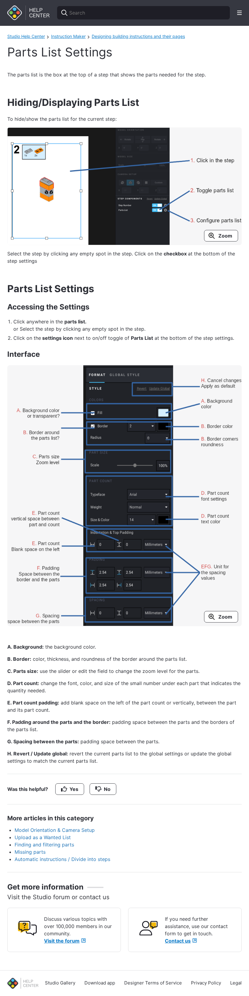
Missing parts (30, 852)
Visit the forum (62, 941)
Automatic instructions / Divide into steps (62, 859)
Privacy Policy (206, 983)
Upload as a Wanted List (43, 837)
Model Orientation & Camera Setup (55, 830)
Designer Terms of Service (153, 983)
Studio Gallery (60, 983)
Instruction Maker (68, 36)
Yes (74, 789)
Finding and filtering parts (44, 845)
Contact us (178, 941)
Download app (99, 983)
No (107, 789)
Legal (236, 983)
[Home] (28, 12)
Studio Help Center (26, 36)
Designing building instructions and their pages (138, 36)
